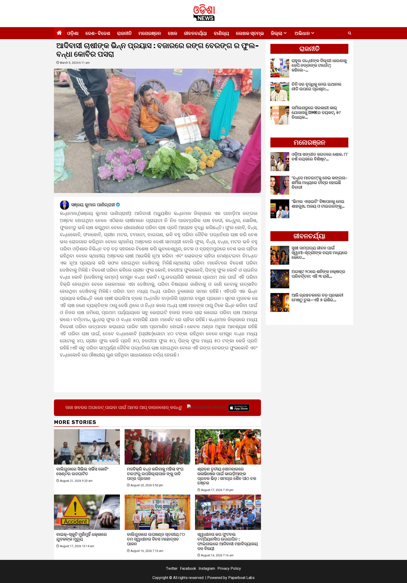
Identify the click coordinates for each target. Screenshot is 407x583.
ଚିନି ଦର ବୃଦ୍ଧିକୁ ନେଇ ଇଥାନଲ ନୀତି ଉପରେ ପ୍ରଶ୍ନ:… (317, 87)
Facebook (188, 568)
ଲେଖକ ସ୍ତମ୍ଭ (250, 33)
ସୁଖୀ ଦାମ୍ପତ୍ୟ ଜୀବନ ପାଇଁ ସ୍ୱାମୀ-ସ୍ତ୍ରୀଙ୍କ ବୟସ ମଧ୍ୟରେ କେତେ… (319, 252)
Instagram (207, 568)
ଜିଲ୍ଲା (276, 33)
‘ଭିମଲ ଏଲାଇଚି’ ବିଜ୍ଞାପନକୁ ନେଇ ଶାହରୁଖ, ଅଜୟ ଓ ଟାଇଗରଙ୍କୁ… (318, 204)
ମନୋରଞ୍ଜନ (149, 33)
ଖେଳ (172, 33)
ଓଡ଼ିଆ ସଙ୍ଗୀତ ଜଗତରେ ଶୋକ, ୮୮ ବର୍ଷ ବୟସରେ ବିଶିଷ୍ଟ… (320, 157)
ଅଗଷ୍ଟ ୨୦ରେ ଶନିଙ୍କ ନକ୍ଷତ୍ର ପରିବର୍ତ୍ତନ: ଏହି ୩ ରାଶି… (318, 274)
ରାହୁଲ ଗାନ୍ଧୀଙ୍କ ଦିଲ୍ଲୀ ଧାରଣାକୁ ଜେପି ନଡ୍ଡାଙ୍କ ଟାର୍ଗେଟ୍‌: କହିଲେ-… (319, 65)
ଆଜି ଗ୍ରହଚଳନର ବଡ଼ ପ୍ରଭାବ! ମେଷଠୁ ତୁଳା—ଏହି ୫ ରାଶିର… (317, 297)
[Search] (350, 33)
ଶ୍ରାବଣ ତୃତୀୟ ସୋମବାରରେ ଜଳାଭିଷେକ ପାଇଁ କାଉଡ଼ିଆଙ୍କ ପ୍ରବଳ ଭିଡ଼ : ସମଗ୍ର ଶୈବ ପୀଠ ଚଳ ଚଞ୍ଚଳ (226, 476)
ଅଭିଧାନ (302, 33)
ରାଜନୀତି (124, 33)
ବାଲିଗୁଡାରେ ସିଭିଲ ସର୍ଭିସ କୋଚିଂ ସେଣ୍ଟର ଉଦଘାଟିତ (82, 471)
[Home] (59, 33)
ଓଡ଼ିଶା (73, 33)
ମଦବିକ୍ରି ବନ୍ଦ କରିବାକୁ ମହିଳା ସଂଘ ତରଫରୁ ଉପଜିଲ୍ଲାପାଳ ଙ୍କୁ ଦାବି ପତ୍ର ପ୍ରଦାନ (155, 473)
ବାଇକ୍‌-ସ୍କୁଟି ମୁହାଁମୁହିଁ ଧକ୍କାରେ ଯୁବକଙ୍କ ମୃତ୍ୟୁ (81, 537)
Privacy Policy (229, 568)
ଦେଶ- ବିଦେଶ (97, 33)
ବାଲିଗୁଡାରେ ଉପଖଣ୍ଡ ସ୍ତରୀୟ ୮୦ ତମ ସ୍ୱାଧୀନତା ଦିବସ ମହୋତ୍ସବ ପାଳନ (156, 539)
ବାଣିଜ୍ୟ (221, 33)
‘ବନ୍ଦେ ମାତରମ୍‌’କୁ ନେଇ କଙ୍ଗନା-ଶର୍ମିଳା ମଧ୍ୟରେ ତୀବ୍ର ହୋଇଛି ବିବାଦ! (319, 182)
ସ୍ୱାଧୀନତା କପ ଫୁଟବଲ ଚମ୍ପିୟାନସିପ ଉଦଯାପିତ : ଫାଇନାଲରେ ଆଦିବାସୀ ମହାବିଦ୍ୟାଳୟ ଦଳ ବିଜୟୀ (227, 541)
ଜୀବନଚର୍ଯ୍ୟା (195, 33)
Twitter (172, 568)
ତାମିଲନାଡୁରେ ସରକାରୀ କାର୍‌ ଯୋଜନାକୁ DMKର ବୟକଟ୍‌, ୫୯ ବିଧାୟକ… (316, 112)
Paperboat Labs (241, 577)
